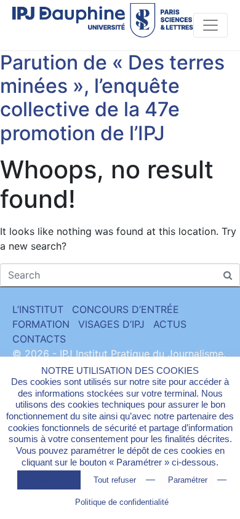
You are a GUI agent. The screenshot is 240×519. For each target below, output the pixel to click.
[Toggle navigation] (210, 25)
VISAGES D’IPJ (111, 324)
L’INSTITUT (37, 309)
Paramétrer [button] (187, 480)
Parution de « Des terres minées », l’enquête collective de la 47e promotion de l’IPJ (112, 97)
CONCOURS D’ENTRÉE (125, 309)
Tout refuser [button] (115, 480)
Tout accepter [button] (49, 480)
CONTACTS (39, 339)
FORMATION (41, 324)
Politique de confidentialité (122, 502)
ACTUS (169, 324)
